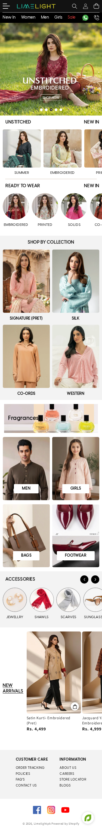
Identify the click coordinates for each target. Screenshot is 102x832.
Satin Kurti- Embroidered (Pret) (48, 720)
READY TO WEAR (22, 186)
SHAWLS (42, 617)
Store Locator (73, 779)
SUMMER (21, 173)
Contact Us (26, 785)
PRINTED (45, 225)
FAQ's (20, 779)
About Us (68, 768)
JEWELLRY (14, 617)
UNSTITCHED (18, 122)
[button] (10, 6)
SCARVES (68, 617)
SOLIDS (74, 225)
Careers (67, 774)
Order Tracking (30, 768)
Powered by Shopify (65, 823)
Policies (23, 774)
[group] (51, 69)
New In (91, 122)
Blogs (65, 785)
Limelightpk (42, 823)
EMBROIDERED (62, 173)
